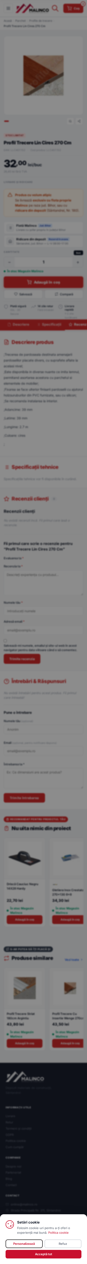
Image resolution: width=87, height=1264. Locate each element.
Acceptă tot (43, 1254)
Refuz (63, 1243)
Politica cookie (58, 1232)
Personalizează (24, 1243)
